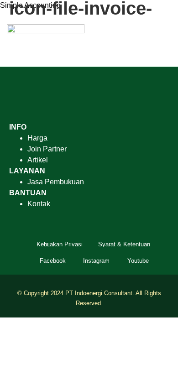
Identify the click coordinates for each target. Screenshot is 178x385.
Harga (37, 138)
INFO (17, 127)
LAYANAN (27, 171)
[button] (164, 41)
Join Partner (47, 149)
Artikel (37, 160)
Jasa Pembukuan (55, 182)
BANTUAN (28, 193)
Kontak (38, 204)
